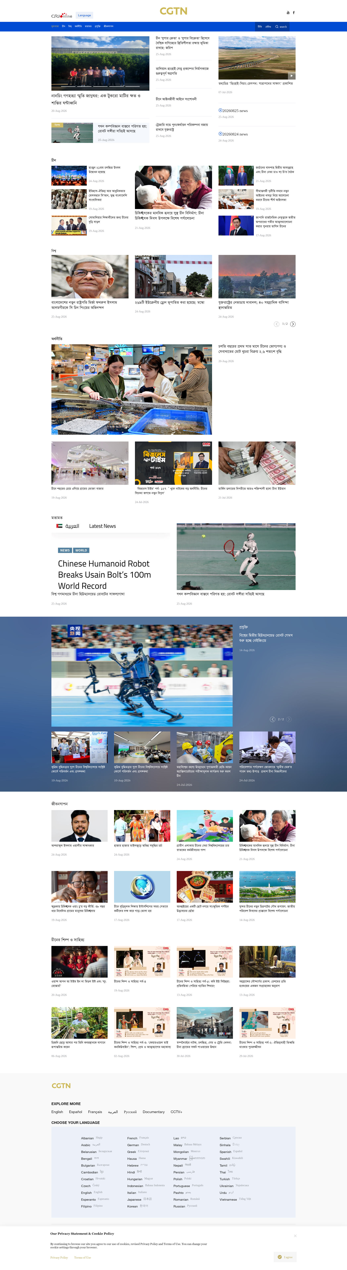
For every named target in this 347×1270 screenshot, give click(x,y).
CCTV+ (176, 1111)
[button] (68, 86)
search (283, 27)
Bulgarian (95, 1165)
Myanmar (189, 1159)
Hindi (134, 1172)
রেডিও (268, 27)
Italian (137, 1193)
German (138, 1145)
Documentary (154, 1111)
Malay (187, 1145)
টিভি (260, 27)
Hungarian (140, 1179)
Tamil (227, 1165)
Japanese (139, 1199)
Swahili (231, 1159)
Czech (90, 1186)
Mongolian (187, 1152)
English (57, 1111)
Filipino (92, 1206)
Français (95, 1111)
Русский (130, 1111)
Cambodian (92, 1172)
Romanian (187, 1199)
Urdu (227, 1193)
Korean (137, 1206)
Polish (182, 1179)
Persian (184, 1172)
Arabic (90, 1145)
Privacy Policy (59, 1257)
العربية (113, 1111)
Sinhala (230, 1145)
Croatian (93, 1179)
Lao (180, 1138)
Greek (138, 1152)
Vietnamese (235, 1199)
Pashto (182, 1193)
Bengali (90, 1159)
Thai (226, 1172)
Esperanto (95, 1199)
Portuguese (188, 1186)
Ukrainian (234, 1186)
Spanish (231, 1152)
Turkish (230, 1179)
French (138, 1138)
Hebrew (137, 1165)
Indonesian (146, 1186)
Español (75, 1111)
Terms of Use (82, 1257)
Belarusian (96, 1152)
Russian (185, 1206)
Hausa (136, 1159)
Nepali (182, 1165)
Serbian (231, 1138)
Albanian (91, 1138)
